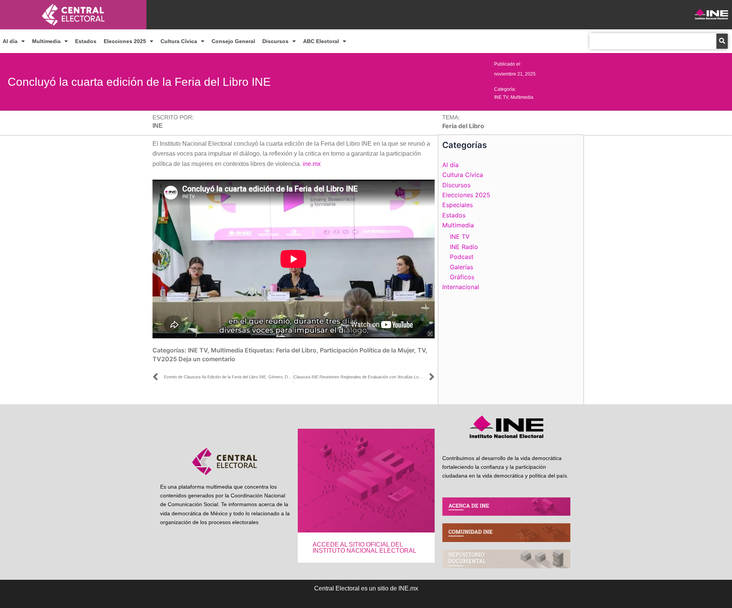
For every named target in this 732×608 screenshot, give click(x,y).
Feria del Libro (296, 350)
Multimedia (46, 41)
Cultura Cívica (179, 41)
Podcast (462, 257)
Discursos (275, 41)
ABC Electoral (321, 41)
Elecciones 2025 (125, 41)
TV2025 (164, 359)
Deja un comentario (206, 359)
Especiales (457, 205)
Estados (85, 41)
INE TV (501, 97)
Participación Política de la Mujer (367, 350)
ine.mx (312, 164)
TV (421, 350)
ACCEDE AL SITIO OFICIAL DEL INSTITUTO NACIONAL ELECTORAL (364, 547)
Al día (10, 41)
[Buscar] (722, 41)
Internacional (460, 287)
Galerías (461, 267)
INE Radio (464, 247)
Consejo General (233, 41)
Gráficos (462, 277)
